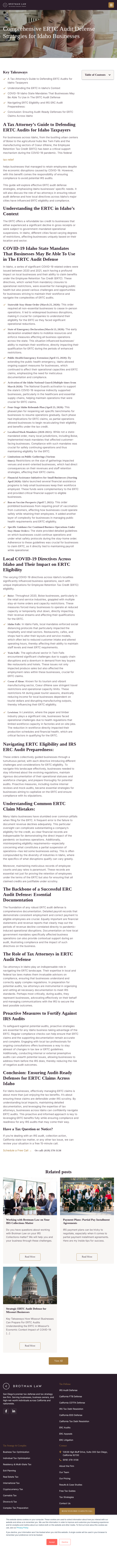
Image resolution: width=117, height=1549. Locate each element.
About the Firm (66, 1466)
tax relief (8, 159)
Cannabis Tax (10, 1495)
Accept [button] (52, 1542)
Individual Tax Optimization (16, 1458)
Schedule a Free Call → (17, 1150)
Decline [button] (65, 1542)
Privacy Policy (22, 1527)
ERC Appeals (65, 1433)
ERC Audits (64, 1427)
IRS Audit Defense (68, 1390)
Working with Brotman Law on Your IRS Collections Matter (28, 1221)
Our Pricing (64, 1478)
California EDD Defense (70, 1415)
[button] (109, 75)
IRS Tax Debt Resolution (71, 1409)
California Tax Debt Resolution (74, 1421)
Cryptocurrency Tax (13, 1489)
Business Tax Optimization (16, 1452)
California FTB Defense (70, 1396)
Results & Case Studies (70, 1484)
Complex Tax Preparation (15, 1508)
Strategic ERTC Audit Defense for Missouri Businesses (26, 1310)
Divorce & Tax (10, 1501)
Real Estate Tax (10, 1476)
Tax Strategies (66, 1497)
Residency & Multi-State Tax (17, 1464)
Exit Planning (9, 1470)
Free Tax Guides (67, 1491)
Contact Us (64, 1503)
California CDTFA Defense (72, 1402)
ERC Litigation (66, 1440)
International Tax (11, 1483)
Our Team (64, 1472)
